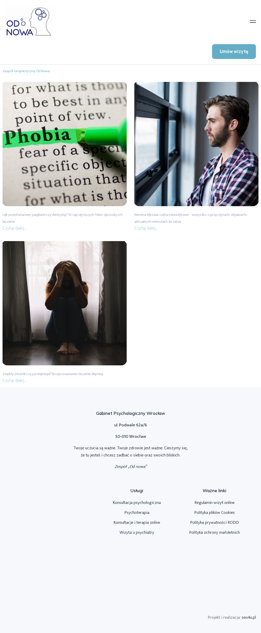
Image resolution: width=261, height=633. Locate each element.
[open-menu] (253, 22)
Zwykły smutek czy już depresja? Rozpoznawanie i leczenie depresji (53, 374)
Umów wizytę (234, 51)
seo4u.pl (249, 617)
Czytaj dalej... (15, 228)
